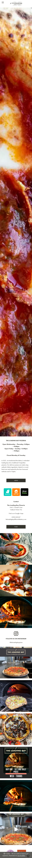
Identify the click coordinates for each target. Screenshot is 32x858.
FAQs (16, 527)
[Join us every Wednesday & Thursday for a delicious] (16, 762)
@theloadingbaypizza (16, 642)
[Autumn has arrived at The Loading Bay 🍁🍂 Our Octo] (16, 729)
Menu (16, 480)
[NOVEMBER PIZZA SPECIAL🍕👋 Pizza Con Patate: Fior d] (16, 696)
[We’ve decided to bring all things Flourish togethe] (16, 662)
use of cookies (21, 855)
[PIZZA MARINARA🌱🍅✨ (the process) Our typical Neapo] (16, 829)
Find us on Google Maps (16, 513)
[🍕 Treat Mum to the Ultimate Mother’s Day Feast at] (16, 796)
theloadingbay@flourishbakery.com (16, 519)
